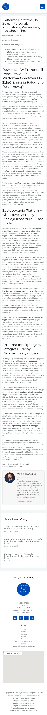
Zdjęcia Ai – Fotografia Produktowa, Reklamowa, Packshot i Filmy (21, 527)
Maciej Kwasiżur (13, 40)
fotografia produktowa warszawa (23, 710)
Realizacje (23, 634)
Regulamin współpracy (23, 641)
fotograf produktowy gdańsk (23, 698)
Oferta (23, 636)
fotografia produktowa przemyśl (23, 703)
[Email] (26, 618)
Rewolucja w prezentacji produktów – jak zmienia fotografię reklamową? (24, 52)
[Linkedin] (32, 618)
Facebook (29, 501)
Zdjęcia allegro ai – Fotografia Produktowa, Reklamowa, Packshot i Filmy (22, 556)
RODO (23, 644)
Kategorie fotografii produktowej (23, 646)
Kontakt (23, 639)
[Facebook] (15, 618)
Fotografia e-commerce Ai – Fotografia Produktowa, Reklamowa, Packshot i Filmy (23, 541)
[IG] (21, 618)
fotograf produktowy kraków (23, 706)
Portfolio (24, 632)
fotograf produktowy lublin (23, 701)
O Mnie (23, 629)
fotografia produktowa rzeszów (23, 708)
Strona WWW (21, 501)
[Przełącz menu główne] (42, 6)
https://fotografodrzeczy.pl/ (13, 467)
